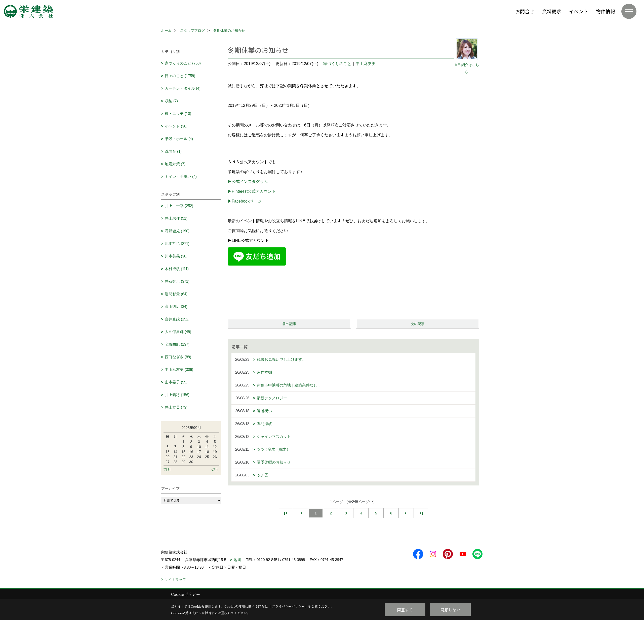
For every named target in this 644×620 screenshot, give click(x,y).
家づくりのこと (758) (183, 63)
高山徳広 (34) (176, 306)
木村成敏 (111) (177, 269)
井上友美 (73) (176, 407)
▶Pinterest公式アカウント (252, 191)
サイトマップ (175, 579)
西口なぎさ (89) (178, 357)
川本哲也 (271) (177, 243)
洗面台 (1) (173, 151)
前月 (167, 469)
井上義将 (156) (177, 395)
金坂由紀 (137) (177, 344)
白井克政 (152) (177, 319)
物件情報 (605, 11)
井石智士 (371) (177, 281)
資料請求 (551, 11)
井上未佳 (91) (176, 218)
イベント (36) (176, 126)
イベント (578, 11)
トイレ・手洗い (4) (181, 176)
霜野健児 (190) (177, 231)
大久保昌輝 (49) (178, 332)
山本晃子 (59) (176, 382)
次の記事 (418, 324)
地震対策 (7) (175, 164)
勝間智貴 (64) (176, 294)
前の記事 (289, 324)
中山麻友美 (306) (179, 369)
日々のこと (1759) (180, 76)
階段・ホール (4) (179, 139)
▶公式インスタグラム (248, 181)
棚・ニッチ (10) (178, 113)
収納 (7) (171, 101)
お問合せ (524, 11)
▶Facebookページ (245, 201)
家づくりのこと (337, 63)
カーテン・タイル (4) (182, 88)
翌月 (215, 469)
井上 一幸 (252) (179, 206)
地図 (237, 560)
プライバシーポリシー (288, 606)
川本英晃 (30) (176, 256)
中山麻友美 (365, 63)
